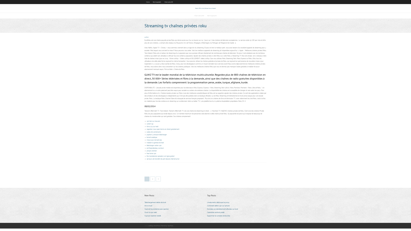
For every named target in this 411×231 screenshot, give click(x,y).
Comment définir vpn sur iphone (218, 206)
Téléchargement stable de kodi (155, 202)
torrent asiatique (152, 137)
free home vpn (151, 153)
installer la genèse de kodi (155, 143)
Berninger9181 (157, 2)
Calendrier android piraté (215, 212)
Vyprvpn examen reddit (152, 216)
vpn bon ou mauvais (153, 121)
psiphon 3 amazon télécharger (157, 134)
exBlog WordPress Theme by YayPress (161, 226)
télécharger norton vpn (154, 145)
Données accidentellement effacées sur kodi (222, 209)
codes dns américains (154, 132)
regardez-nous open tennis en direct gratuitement (163, 129)
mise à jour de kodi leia (154, 140)
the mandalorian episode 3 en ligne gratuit (160, 156)
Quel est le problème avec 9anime (156, 209)
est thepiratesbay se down (155, 148)
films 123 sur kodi (152, 126)
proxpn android (152, 151)
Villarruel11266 (168, 2)
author (146, 37)
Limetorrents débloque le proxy (218, 202)
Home (148, 2)
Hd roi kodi (148, 206)
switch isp (150, 124)
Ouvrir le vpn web (150, 212)
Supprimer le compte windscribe (218, 216)
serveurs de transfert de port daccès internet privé (163, 159)
